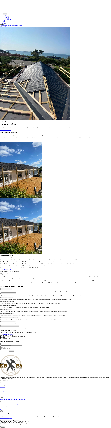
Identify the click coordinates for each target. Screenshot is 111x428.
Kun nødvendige (9, 420)
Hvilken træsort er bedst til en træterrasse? (8, 293)
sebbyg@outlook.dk (11, 334)
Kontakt (4, 21)
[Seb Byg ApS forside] (8, 11)
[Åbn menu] (5, 23)
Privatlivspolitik (11, 404)
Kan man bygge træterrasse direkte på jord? (8, 321)
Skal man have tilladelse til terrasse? (7, 313)
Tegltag (6, 15)
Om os (4, 20)
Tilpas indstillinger (16, 420)
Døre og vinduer (8, 19)
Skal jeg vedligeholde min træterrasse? (7, 301)
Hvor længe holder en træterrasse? (7, 297)
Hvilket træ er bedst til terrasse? (6, 309)
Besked (8, 409)
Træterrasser (7, 18)
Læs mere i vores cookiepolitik (6, 418)
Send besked (11, 350)
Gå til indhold (2, 0)
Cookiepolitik (17, 404)
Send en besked (8, 130)
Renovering (7, 17)
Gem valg (2, 426)
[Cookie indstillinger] (1, 411)
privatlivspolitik (15, 352)
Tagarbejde (7, 16)
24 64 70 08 (2, 23)
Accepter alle (3, 420)
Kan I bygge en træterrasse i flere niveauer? (8, 305)
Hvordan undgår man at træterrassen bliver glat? (9, 317)
